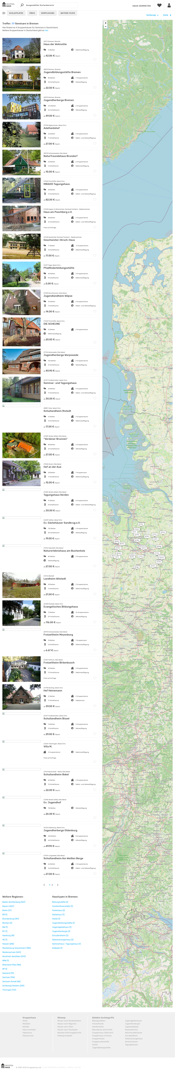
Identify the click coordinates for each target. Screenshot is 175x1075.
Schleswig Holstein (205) (13, 986)
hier (46, 30)
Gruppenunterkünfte (100, 1042)
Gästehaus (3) (58, 914)
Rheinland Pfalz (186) (11, 965)
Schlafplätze (16, 13)
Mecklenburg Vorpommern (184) (16, 948)
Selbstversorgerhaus (134, 1039)
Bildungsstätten (98, 1021)
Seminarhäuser (131, 1042)
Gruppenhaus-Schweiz (102, 1036)
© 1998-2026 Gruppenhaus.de (48, 1068)
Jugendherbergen (132, 1024)
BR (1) (4, 914)
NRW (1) (5, 960)
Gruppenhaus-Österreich (102, 1033)
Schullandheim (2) (60, 935)
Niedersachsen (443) (11, 952)
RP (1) (4, 969)
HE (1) (4, 940)
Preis (32, 13)
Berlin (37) (6, 910)
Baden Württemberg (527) (13, 902)
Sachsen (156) (8, 977)
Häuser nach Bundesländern (69, 1021)
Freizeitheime (98, 1024)
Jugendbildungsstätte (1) (63, 923)
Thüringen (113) (9, 990)
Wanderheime (98, 1027)
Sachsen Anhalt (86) (11, 981)
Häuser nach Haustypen (68, 1030)
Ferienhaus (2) (58, 910)
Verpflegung (47, 13)
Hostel (95, 1045)
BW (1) (5, 927)
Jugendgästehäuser (133, 1021)
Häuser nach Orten (65, 1027)
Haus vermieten (141, 6)
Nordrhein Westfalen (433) (14, 956)
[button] (136, 540)
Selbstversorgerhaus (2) (62, 940)
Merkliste (26, 1024)
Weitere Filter (68, 13)
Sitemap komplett (65, 1036)
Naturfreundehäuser (133, 1033)
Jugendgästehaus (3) (61, 927)
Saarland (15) (8, 973)
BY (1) (4, 931)
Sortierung (151, 15)
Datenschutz (28, 1036)
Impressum (27, 1033)
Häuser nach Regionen (67, 1024)
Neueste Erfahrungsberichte (69, 1033)
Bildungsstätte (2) (60, 902)
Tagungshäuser (131, 1045)
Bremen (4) (7, 923)
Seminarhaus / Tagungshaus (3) (66, 944)
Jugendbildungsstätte (101, 1048)
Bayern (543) (8, 906)
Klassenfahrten (131, 1030)
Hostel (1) (56, 919)
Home (25, 1021)
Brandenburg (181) (10, 919)
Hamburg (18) (8, 935)
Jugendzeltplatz (132, 1027)
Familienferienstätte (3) (62, 906)
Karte (165, 15)
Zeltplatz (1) (57, 948)
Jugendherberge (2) (61, 931)
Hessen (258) (8, 944)
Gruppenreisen (98, 1039)
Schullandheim (131, 1036)
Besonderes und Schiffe (102, 1030)
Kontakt (26, 1027)
